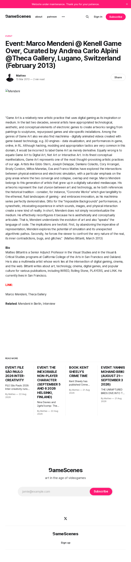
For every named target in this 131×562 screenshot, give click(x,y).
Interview (49, 303)
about (38, 16)
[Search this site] (87, 16)
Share (118, 77)
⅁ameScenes (18, 16)
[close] (127, 4)
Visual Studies (82, 252)
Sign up (65, 542)
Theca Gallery (37, 294)
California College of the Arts (62, 257)
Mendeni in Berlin (29, 303)
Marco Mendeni (16, 294)
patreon (52, 16)
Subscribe (115, 16)
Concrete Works (78, 192)
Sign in (98, 16)
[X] (65, 518)
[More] (63, 16)
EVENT (9, 36)
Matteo (21, 75)
